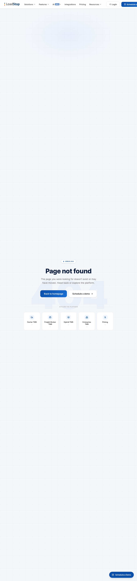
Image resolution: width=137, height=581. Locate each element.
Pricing (82, 4)
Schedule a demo (81, 293)
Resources (94, 4)
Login (114, 4)
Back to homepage (53, 293)
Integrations (70, 4)
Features (43, 4)
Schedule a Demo (123, 575)
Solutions (28, 4)
